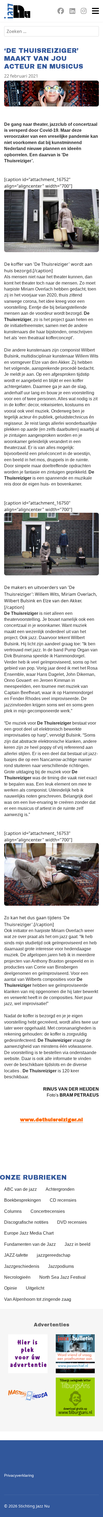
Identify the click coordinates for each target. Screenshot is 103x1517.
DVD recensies (72, 1222)
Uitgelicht (35, 1288)
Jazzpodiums (61, 1266)
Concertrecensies (47, 1211)
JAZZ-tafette (16, 1255)
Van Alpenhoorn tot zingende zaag (37, 1299)
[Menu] (95, 11)
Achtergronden (60, 1189)
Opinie (10, 1288)
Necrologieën (17, 1277)
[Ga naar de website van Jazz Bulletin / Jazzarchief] (75, 1353)
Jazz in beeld (77, 1244)
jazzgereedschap (53, 1255)
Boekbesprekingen (22, 1200)
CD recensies (63, 1200)
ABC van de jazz (20, 1189)
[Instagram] (84, 12)
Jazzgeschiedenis (21, 1266)
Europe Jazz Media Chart (29, 1233)
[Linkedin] (72, 12)
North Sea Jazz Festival (62, 1277)
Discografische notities (26, 1222)
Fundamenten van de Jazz (30, 1244)
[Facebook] (60, 12)
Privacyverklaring (19, 1475)
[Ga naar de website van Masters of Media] (28, 1397)
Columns (13, 1211)
